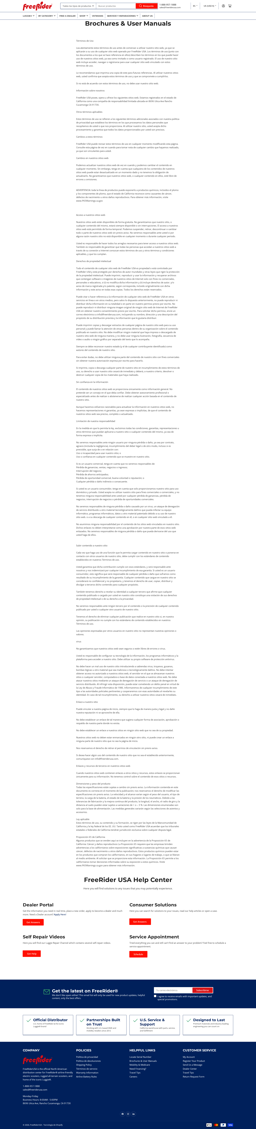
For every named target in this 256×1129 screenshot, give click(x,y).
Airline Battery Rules (86, 1076)
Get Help (31, 953)
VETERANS (97, 16)
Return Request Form (193, 1076)
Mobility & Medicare (139, 1064)
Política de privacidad (87, 1056)
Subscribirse (202, 990)
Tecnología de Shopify (53, 1125)
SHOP (82, 16)
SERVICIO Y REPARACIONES (121, 16)
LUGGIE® (27, 16)
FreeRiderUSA (36, 1125)
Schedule (138, 954)
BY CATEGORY (45, 16)
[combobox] (127, 6)
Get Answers (33, 922)
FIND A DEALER (67, 16)
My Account (189, 1056)
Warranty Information (87, 1072)
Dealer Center (190, 1068)
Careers (133, 1076)
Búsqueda (148, 5)
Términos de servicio (86, 1068)
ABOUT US (147, 16)
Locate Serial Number (140, 1056)
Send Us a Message (192, 1064)
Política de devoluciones (88, 1060)
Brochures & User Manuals (143, 1060)
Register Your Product (194, 1060)
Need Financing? (137, 1068)
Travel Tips (134, 1072)
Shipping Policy (84, 1064)
